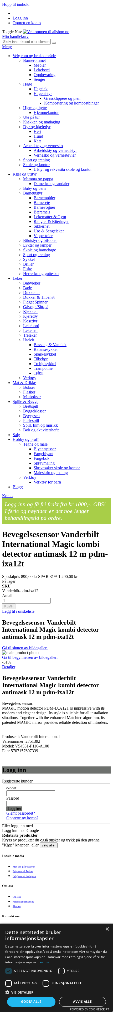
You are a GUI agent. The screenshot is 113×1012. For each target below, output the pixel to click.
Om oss (17, 896)
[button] (56, 992)
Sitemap (17, 906)
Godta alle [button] (31, 1001)
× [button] (107, 929)
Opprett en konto (27, 23)
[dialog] (56, 968)
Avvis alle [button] (82, 1001)
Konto (7, 495)
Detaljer (8, 667)
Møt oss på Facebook (24, 866)
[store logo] (46, 31)
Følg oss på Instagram (24, 876)
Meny (7, 46)
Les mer (44, 962)
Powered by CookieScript (89, 1009)
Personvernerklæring (23, 901)
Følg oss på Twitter (23, 871)
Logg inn (20, 18)
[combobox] (26, 41)
